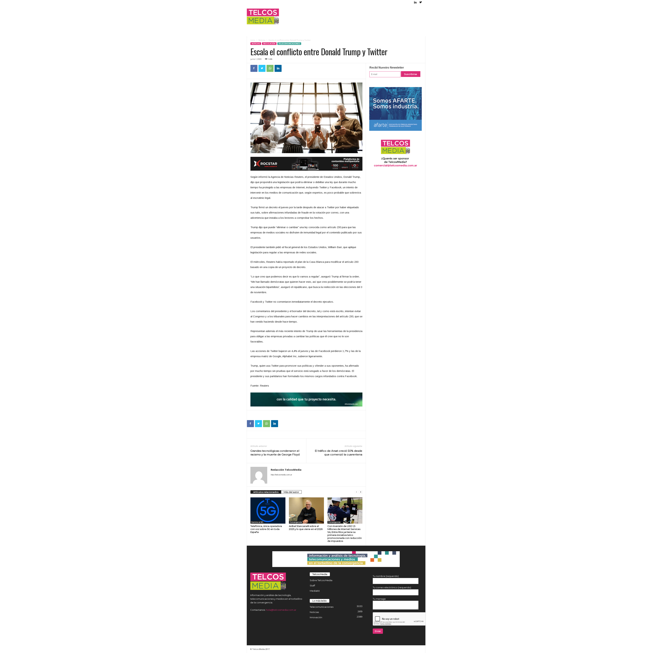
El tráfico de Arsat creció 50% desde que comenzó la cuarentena (338, 452)
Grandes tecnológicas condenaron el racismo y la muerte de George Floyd (275, 452)
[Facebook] (253, 68)
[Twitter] (421, 2)
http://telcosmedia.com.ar (281, 475)
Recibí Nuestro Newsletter (386, 67)
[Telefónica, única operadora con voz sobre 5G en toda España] (267, 510)
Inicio (252, 40)
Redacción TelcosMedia (286, 469)
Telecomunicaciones (289, 43)
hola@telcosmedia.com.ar (281, 609)
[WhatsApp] (270, 68)
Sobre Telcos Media (321, 580)
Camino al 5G (257, 522)
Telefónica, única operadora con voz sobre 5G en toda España (266, 529)
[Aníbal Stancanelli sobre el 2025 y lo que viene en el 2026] (306, 510)
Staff (312, 585)
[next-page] (360, 492)
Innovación (316, 617)
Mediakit (315, 590)
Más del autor (291, 492)
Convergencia (296, 522)
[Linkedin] (415, 2)
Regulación (269, 43)
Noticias (261, 40)
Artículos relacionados (265, 492)
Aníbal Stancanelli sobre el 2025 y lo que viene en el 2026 (306, 527)
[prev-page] (356, 492)
